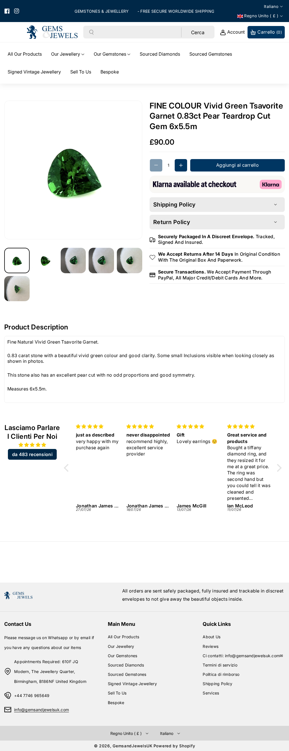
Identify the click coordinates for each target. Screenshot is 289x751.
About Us (211, 636)
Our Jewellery (121, 646)
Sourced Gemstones (127, 674)
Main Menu (121, 624)
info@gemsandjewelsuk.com (41, 709)
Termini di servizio (220, 665)
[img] (32, 445)
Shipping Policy (218, 683)
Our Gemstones (122, 655)
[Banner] (217, 184)
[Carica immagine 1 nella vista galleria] (17, 260)
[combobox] (137, 32)
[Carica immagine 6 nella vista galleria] (17, 288)
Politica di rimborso (221, 674)
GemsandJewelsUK (133, 745)
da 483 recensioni (32, 454)
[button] (67, 54)
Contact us (17, 624)
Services (211, 693)
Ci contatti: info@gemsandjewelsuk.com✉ (243, 655)
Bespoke (116, 702)
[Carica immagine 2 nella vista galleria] (45, 260)
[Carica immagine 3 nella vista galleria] (73, 260)
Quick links (217, 624)
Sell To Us (117, 693)
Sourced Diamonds (126, 665)
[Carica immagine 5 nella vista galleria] (129, 260)
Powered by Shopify (174, 745)
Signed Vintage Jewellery (132, 683)
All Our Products (123, 636)
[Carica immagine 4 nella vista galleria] (101, 260)
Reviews (210, 646)
